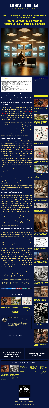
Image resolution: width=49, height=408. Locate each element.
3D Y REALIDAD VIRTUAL (7, 87)
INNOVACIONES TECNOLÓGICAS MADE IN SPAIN (11, 88)
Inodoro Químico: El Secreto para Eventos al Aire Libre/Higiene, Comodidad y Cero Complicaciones (16, 310)
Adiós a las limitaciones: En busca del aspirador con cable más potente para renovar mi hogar (41, 210)
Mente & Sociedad (17, 15)
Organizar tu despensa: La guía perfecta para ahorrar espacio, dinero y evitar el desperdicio (40, 299)
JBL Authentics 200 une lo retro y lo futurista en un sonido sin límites (5, 309)
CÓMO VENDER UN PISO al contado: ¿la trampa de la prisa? (41, 282)
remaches (8, 221)
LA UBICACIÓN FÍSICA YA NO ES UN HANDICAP (10, 86)
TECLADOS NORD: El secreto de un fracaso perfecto (44, 367)
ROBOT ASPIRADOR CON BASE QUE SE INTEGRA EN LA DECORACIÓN (41, 199)
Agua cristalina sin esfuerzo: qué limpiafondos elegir (33, 367)
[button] (47, 96)
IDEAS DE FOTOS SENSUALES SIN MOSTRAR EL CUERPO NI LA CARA (40, 234)
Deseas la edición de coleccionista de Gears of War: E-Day (26, 309)
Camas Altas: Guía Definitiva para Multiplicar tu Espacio (41, 162)
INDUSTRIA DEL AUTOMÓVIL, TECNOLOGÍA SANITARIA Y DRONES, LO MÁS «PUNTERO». (15, 90)
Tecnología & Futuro (7, 15)
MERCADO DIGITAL (30, 17)
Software (29, 149)
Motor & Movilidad (35, 15)
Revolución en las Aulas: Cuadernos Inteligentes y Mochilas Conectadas (41, 176)
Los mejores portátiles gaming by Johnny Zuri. (40, 248)
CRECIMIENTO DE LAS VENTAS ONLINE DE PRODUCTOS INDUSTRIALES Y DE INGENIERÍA (15, 85)
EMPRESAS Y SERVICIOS (19, 17)
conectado (11, 337)
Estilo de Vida (43, 15)
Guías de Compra (26, 15)
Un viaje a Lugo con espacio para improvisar (40, 344)
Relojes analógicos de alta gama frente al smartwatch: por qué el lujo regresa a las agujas (40, 263)
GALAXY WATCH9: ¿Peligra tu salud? (40, 325)
